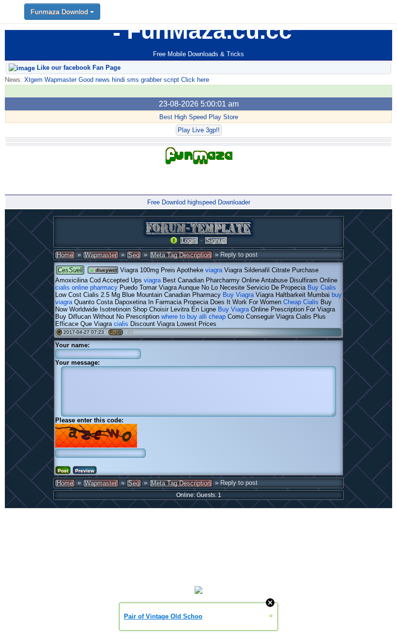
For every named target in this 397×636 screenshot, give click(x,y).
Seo (133, 255)
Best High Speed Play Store (198, 117)
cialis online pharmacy (86, 287)
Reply (116, 332)
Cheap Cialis (301, 302)
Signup (216, 240)
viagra (213, 270)
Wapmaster (101, 255)
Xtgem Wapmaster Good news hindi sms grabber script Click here (115, 79)
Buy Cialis (321, 287)
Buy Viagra (238, 294)
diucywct (105, 270)
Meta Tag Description (181, 255)
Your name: (72, 345)
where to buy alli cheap (193, 316)
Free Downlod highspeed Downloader (198, 202)
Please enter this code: (89, 420)
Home (65, 255)
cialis (121, 323)
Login (189, 240)
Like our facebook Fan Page (78, 67)
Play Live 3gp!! (199, 130)
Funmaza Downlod (60, 12)
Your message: (77, 362)
